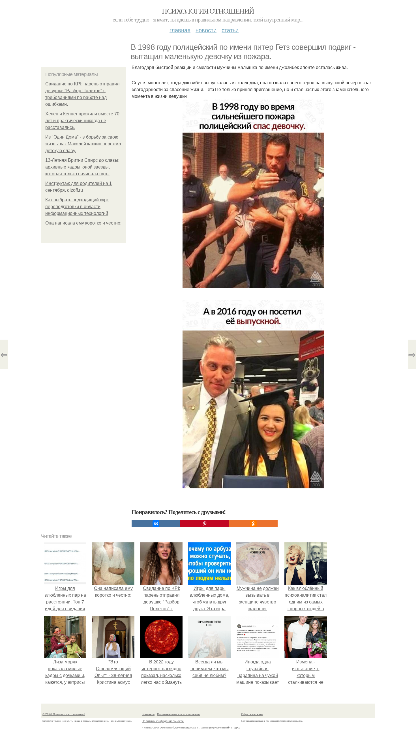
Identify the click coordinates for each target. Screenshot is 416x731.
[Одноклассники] (253, 523)
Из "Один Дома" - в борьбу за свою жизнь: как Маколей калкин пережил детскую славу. (83, 144)
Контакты (148, 714)
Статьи (230, 30)
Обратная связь (252, 714)
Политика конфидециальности (163, 721)
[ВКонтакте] (156, 523)
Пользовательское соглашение (178, 714)
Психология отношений (208, 11)
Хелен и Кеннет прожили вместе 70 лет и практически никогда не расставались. (82, 120)
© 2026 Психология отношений (63, 714)
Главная (180, 30)
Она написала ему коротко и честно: (83, 223)
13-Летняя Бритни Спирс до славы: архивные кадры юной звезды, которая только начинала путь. (82, 167)
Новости (206, 30)
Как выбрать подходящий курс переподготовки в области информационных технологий (77, 206)
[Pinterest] (204, 523)
